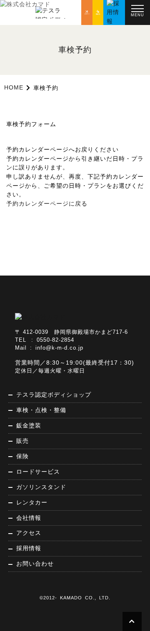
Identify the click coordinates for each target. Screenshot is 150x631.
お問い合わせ (35, 563)
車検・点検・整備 (41, 410)
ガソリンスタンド (41, 487)
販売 (22, 440)
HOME (13, 87)
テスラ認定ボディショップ (53, 394)
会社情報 (28, 517)
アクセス (28, 532)
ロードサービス (38, 471)
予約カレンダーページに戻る (47, 203)
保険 (22, 456)
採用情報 (28, 548)
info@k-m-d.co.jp (59, 348)
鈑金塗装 (28, 425)
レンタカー (32, 502)
